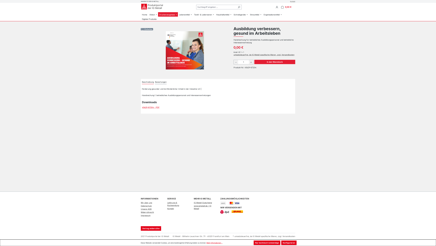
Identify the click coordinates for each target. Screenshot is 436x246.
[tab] (148, 82)
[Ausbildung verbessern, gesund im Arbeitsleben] (185, 50)
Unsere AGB (146, 209)
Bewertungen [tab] (161, 82)
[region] (185, 50)
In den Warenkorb (275, 62)
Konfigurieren (289, 243)
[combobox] (216, 7)
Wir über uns (146, 203)
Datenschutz (146, 206)
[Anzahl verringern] (236, 62)
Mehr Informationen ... (215, 243)
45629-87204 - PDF (151, 107)
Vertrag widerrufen (151, 228)
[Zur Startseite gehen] (152, 6)
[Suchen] (239, 7)
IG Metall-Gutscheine (203, 203)
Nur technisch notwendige (267, 243)
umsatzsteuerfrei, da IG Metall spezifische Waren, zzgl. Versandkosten (264, 55)
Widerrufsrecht (147, 212)
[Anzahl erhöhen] (251, 62)
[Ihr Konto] (277, 7)
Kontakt (292, 1)
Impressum (145, 215)
